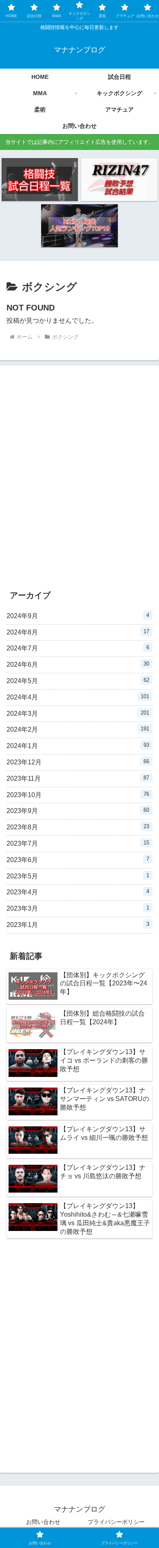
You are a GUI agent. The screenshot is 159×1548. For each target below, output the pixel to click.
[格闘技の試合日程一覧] (40, 179)
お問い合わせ (43, 1522)
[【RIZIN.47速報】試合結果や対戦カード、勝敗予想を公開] (119, 179)
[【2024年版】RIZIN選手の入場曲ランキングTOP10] (79, 225)
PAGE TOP (146, 1494)
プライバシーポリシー (116, 1522)
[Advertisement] (79, 481)
